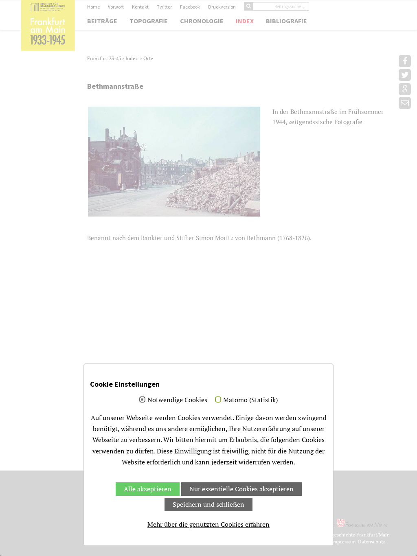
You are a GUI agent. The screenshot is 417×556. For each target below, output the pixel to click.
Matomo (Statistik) (250, 400)
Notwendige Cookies (177, 400)
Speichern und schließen (208, 504)
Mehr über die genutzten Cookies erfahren (208, 524)
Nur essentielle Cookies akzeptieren (241, 488)
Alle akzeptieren (147, 488)
